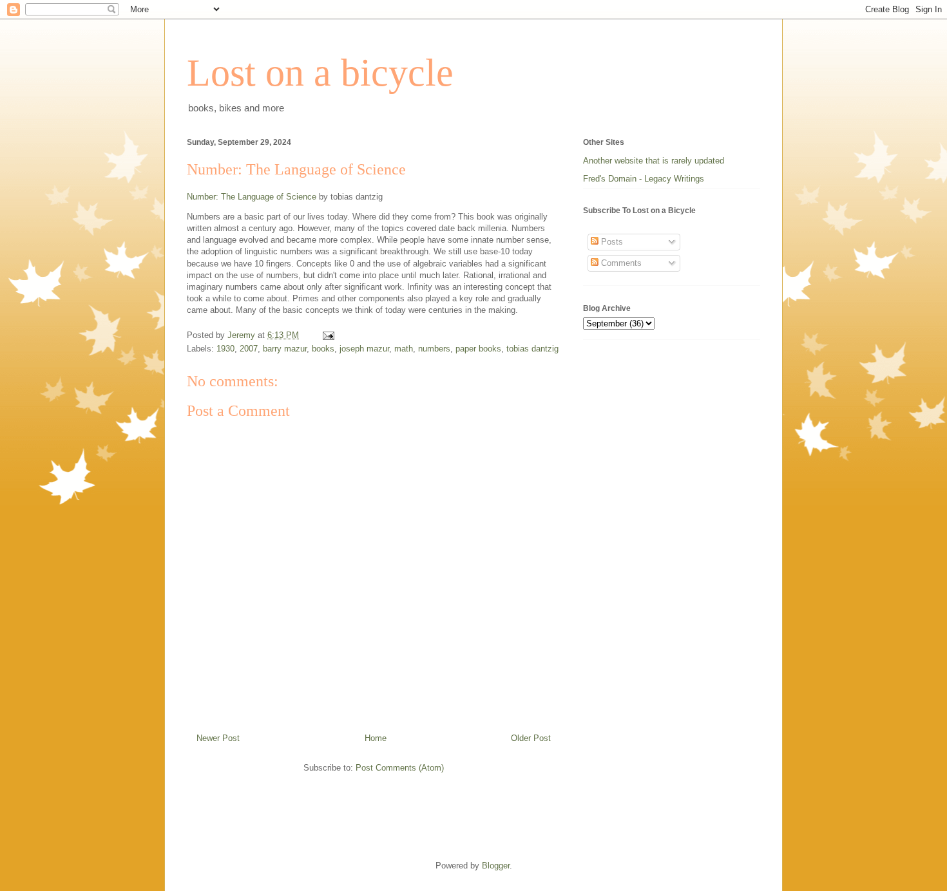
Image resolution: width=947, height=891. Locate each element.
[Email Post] (327, 335)
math (403, 348)
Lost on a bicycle (320, 73)
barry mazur (285, 348)
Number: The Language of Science (251, 197)
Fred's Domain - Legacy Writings (643, 178)
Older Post (531, 738)
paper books (478, 348)
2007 (249, 348)
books (323, 348)
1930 (225, 348)
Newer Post (218, 738)
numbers (434, 348)
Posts (610, 242)
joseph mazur (364, 348)
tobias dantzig (532, 348)
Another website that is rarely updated (653, 160)
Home (376, 738)
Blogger (496, 865)
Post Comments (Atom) (400, 768)
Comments (620, 263)
